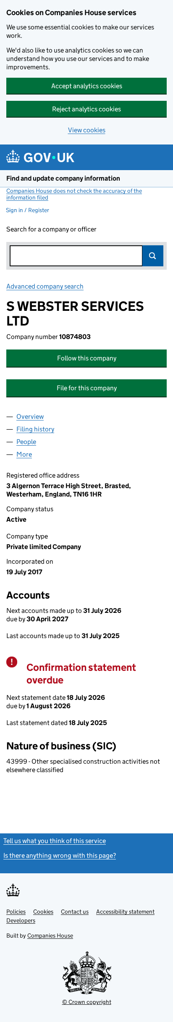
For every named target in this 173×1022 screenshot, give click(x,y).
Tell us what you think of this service (54, 841)
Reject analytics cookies (86, 109)
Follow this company (86, 358)
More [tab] (24, 454)
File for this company (87, 388)
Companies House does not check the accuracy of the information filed (74, 194)
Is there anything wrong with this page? (59, 855)
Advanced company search (45, 286)
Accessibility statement (125, 911)
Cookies (43, 911)
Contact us (75, 911)
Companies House (50, 935)
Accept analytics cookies (86, 86)
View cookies (86, 130)
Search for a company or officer (51, 229)
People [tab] (26, 442)
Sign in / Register (27, 210)
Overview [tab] (30, 416)
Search (152, 255)
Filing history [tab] (35, 429)
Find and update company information (63, 178)
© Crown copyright (86, 1002)
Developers (20, 920)
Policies (16, 911)
